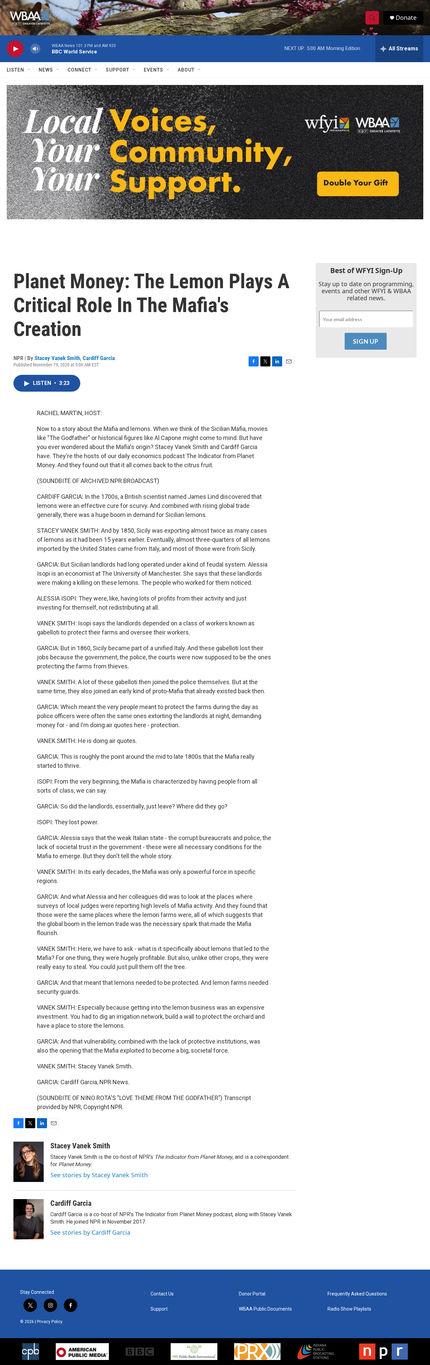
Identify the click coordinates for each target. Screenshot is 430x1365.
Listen (15, 70)
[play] (15, 49)
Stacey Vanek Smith (57, 358)
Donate (406, 17)
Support (117, 70)
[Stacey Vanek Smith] (28, 1162)
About (186, 70)
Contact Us (162, 1293)
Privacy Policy (49, 1321)
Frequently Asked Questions (357, 1293)
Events (153, 70)
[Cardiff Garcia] (28, 1219)
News (46, 70)
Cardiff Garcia (99, 358)
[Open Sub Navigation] (29, 70)
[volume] (35, 48)
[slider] (46, 48)
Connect (79, 70)
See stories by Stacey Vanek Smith (99, 1175)
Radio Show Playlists (349, 1309)
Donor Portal (252, 1293)
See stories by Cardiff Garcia (90, 1232)
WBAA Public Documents (265, 1309)
